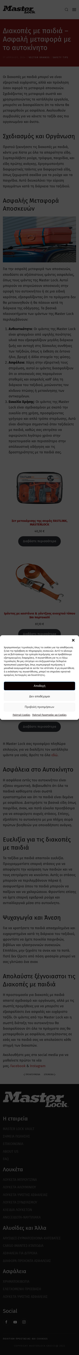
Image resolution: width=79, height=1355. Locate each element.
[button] (73, 640)
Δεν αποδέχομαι (39, 696)
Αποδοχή (39, 685)
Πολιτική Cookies (21, 715)
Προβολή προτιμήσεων (39, 706)
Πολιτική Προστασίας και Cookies (49, 715)
